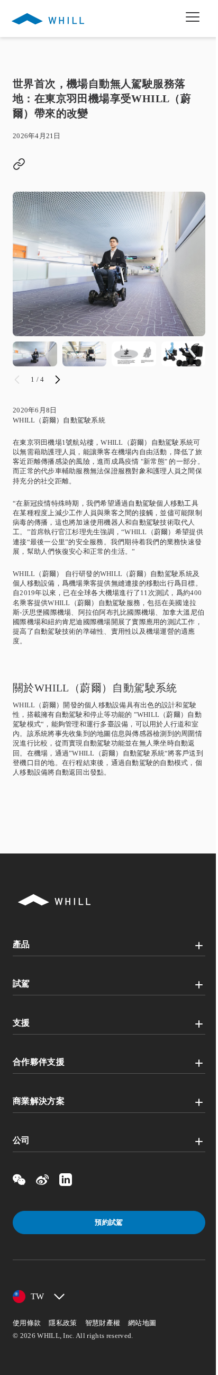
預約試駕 (109, 1222)
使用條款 (27, 1323)
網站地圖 (142, 1323)
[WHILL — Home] (47, 18)
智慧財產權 (103, 1323)
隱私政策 (63, 1323)
